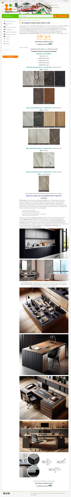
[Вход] (55, 16)
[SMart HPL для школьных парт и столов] (44, 451)
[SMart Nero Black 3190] (60, 86)
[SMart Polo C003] (49, 127)
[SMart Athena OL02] (38, 86)
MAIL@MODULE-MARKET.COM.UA (44, 41)
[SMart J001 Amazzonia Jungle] (33, 144)
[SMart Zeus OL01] (28, 86)
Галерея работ (41, 1)
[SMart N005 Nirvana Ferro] (38, 103)
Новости (27, 1)
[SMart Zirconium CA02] (44, 191)
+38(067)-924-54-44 (42, 44)
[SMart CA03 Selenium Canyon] (54, 144)
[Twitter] (9, 494)
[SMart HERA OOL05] (38, 167)
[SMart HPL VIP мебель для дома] (44, 419)
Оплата (21, 1)
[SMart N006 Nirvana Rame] (49, 103)
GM (35, 494)
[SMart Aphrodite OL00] (49, 167)
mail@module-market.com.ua (38, 9)
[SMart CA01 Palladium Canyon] (44, 144)
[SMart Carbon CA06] (38, 127)
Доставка (15, 1)
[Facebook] (4, 494)
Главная (5, 1)
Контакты (33, 1)
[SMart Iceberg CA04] (28, 127)
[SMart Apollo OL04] (49, 86)
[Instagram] (7, 494)
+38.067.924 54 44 (37, 6)
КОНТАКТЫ (33, 12)
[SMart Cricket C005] (60, 127)
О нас (10, 1)
